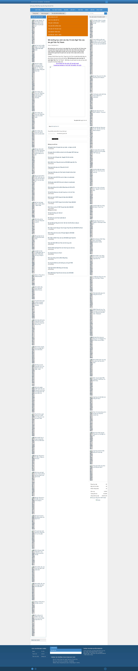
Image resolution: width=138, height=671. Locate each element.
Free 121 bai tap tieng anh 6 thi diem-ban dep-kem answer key (99, 413)
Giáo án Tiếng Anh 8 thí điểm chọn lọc (39, 602)
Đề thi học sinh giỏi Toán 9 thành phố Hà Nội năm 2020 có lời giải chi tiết (40, 474)
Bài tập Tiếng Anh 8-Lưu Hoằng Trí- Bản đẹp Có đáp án (99, 222)
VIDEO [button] (86, 10)
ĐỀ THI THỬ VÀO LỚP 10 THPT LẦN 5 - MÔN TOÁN (39, 204)
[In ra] (83, 45)
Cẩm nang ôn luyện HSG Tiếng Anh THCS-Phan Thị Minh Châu (99, 379)
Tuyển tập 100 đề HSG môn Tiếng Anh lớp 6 (99, 397)
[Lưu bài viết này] (85, 45)
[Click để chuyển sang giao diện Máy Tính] (35, 669)
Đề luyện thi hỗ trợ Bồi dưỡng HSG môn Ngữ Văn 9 (39, 517)
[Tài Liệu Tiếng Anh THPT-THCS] (98, 497)
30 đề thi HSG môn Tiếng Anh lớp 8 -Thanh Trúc (99, 206)
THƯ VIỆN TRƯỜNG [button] (57, 10)
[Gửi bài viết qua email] (81, 45)
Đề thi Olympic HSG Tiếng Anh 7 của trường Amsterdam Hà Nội (99, 240)
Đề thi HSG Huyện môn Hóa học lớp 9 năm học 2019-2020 (99, 361)
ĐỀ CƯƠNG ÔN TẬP (53, 17)
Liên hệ (42, 653)
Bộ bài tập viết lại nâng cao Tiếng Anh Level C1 (39, 220)
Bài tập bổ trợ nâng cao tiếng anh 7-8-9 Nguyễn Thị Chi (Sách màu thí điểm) (99, 339)
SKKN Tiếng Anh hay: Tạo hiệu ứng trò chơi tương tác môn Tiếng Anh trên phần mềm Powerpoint (99, 311)
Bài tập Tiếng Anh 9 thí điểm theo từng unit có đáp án (99, 76)
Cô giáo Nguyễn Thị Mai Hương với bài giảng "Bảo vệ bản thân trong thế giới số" (39, 23)
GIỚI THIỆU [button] (38, 10)
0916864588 (47, 2)
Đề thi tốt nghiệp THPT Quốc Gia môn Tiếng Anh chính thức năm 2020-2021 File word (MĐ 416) (40, 390)
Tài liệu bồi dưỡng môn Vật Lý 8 (55, 213)
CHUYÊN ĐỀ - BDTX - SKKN (54, 34)
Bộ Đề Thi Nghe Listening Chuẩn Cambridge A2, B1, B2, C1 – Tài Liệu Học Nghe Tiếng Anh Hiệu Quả (39, 67)
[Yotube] (98, 500)
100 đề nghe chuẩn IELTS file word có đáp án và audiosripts (61, 182)
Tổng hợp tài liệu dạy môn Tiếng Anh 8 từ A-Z (58, 167)
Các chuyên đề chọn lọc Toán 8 (55, 252)
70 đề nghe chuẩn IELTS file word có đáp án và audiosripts (61, 177)
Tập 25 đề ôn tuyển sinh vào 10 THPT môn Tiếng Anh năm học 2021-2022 (39, 416)
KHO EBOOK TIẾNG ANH (54, 31)
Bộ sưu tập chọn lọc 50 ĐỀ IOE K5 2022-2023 (39, 237)
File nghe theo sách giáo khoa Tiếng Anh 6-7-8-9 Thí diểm (39, 532)
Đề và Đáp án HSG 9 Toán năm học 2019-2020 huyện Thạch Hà (62, 237)
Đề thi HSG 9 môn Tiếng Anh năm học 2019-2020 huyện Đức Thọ (62, 162)
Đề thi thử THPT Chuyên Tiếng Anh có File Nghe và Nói (99, 434)
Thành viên (34, 653)
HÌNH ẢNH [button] (80, 10)
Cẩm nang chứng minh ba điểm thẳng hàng (57, 257)
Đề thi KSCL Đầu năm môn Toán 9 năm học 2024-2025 (39, 132)
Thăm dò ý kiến (35, 656)
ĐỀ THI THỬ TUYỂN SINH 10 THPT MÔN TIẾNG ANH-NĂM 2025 (39, 48)
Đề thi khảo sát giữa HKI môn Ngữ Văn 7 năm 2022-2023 (39, 348)
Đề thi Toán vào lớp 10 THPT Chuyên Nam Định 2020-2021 (61, 207)
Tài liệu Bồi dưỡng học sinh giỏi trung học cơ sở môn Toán (61, 192)
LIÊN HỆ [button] (92, 10)
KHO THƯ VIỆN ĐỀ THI (53, 20)
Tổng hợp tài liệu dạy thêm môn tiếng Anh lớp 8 (99, 466)
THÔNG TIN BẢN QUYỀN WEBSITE (92, 648)
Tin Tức (42, 651)
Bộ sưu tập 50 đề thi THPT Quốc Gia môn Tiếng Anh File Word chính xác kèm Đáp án (40, 178)
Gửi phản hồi (53, 647)
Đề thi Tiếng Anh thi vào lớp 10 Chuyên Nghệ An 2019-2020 (61, 233)
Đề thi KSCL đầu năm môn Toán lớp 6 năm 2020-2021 (40, 568)
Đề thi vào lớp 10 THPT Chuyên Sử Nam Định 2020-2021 (60, 197)
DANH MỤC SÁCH (35, 640)
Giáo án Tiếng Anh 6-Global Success (40, 275)
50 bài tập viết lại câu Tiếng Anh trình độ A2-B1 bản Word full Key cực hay (40, 322)
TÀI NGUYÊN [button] (47, 10)
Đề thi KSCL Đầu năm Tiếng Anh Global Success (39, 288)
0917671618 (34, 2)
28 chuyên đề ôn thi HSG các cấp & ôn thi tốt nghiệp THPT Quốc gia (63, 152)
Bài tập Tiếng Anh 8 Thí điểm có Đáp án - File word (99, 111)
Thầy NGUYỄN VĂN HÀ (101, 653)
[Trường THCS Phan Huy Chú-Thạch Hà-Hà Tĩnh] (41, 5)
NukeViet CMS (86, 653)
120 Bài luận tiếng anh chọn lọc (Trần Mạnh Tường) (99, 277)
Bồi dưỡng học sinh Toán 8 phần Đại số (57, 217)
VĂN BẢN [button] (66, 10)
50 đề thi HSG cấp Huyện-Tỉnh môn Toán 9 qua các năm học (61, 247)
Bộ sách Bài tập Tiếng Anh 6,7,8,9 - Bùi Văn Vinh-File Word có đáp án (63, 223)
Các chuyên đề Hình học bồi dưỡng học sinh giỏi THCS (60, 262)
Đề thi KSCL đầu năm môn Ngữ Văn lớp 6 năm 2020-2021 (40, 585)
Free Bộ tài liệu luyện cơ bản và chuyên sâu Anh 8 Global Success (40, 303)
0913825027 (40, 2)
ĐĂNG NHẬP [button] (99, 10)
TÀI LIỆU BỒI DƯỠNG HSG (54, 26)
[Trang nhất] (32, 10)
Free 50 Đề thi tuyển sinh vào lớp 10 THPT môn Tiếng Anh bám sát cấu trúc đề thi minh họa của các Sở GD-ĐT (99, 42)
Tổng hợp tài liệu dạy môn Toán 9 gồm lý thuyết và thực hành (62, 172)
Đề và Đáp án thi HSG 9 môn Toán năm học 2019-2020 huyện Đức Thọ (39, 617)
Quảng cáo (43, 656)
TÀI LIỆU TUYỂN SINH (53, 23)
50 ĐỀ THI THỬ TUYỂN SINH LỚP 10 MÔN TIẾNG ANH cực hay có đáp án (40, 253)
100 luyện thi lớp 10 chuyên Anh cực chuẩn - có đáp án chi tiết (62, 147)
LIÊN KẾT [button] (72, 10)
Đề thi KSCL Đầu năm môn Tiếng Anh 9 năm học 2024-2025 (39, 115)
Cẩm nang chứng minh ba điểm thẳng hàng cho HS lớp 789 (61, 187)
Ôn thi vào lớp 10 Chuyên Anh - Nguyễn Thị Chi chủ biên (60, 157)
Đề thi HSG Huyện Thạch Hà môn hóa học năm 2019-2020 (60, 272)
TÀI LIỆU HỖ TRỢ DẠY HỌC (54, 29)
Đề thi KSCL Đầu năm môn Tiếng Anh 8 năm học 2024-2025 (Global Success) (39, 94)
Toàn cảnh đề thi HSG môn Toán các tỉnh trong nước (60, 242)
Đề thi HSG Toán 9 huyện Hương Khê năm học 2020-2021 (39, 439)
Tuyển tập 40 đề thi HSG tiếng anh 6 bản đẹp (58, 267)
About (33, 651)
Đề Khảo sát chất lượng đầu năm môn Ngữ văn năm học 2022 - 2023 (39, 367)
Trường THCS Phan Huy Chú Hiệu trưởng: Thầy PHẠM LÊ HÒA (94, 651)
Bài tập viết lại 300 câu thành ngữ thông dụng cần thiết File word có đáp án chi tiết (39, 151)
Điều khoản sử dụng (88, 654)
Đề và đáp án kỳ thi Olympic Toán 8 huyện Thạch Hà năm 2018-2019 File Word (65, 227)
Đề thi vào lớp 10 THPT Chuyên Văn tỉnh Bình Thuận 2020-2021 (62, 202)
